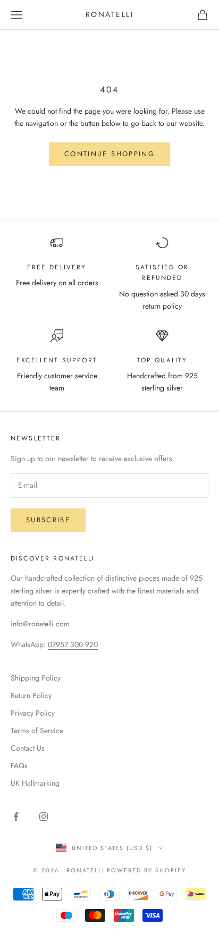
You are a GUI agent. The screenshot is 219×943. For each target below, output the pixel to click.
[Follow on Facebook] (16, 816)
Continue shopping (109, 154)
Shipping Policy (36, 678)
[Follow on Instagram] (43, 816)
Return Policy (31, 695)
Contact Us (28, 748)
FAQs (19, 765)
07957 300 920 (73, 644)
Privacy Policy (33, 713)
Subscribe (48, 520)
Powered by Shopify (146, 870)
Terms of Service (37, 730)
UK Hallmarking (35, 783)
